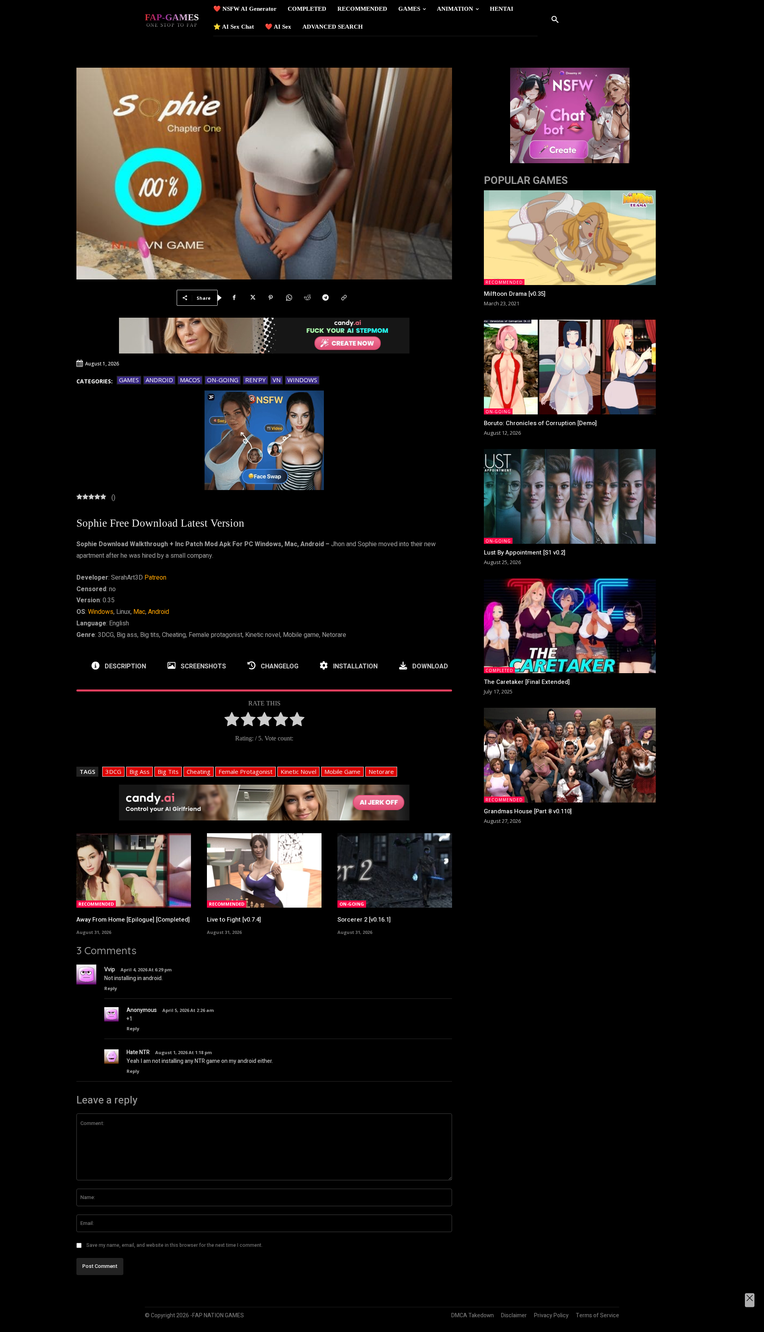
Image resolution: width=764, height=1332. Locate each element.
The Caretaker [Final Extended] (527, 682)
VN (277, 380)
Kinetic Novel (298, 771)
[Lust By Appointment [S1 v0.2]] (570, 496)
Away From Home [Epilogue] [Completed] (133, 919)
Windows (302, 380)
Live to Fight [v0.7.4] (234, 919)
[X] (252, 298)
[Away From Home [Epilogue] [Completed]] (133, 870)
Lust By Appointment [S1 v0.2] (524, 552)
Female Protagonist (245, 771)
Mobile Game (342, 771)
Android (159, 380)
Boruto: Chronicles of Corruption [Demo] (540, 423)
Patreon (155, 577)
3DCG (113, 771)
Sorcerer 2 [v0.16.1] (364, 919)
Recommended (96, 904)
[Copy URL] (344, 298)
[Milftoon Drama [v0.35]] (570, 237)
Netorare (381, 771)
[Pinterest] (271, 298)
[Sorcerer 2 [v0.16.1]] (394, 870)
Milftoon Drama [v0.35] (515, 293)
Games (129, 380)
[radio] (231, 721)
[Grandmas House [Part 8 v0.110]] (570, 755)
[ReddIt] (307, 298)
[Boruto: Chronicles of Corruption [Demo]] (570, 367)
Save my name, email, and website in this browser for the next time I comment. (174, 1245)
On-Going (222, 380)
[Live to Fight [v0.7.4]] (264, 870)
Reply (110, 988)
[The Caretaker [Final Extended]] (570, 625)
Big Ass (139, 771)
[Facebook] (234, 298)
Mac (139, 612)
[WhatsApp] (289, 298)
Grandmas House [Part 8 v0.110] (528, 811)
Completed (499, 670)
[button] (555, 19)
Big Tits (168, 771)
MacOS (190, 380)
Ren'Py (255, 380)
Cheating (198, 771)
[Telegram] (325, 298)
